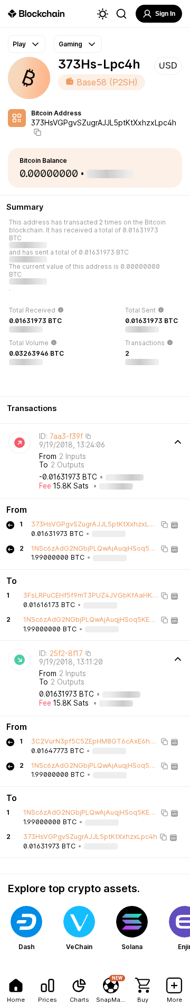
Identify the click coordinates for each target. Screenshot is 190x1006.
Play (19, 44)
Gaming (70, 44)
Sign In (165, 13)
